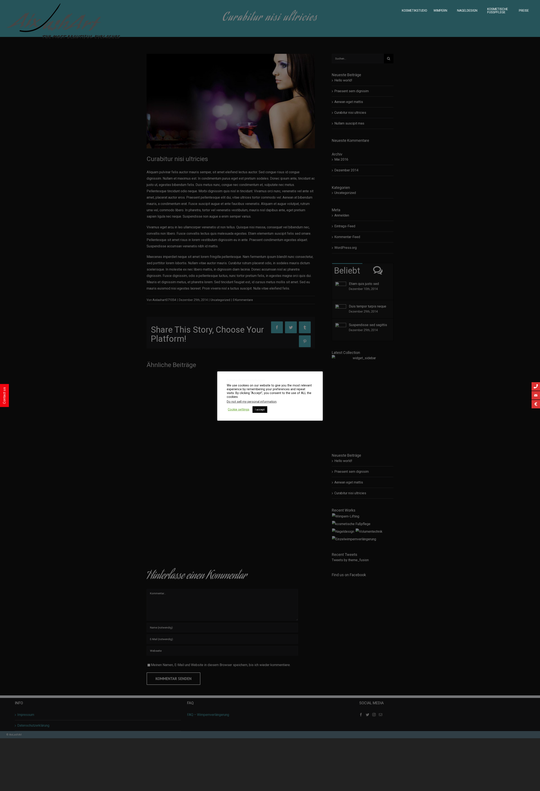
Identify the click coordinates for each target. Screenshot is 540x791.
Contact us (4, 395)
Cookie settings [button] (238, 409)
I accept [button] (260, 409)
